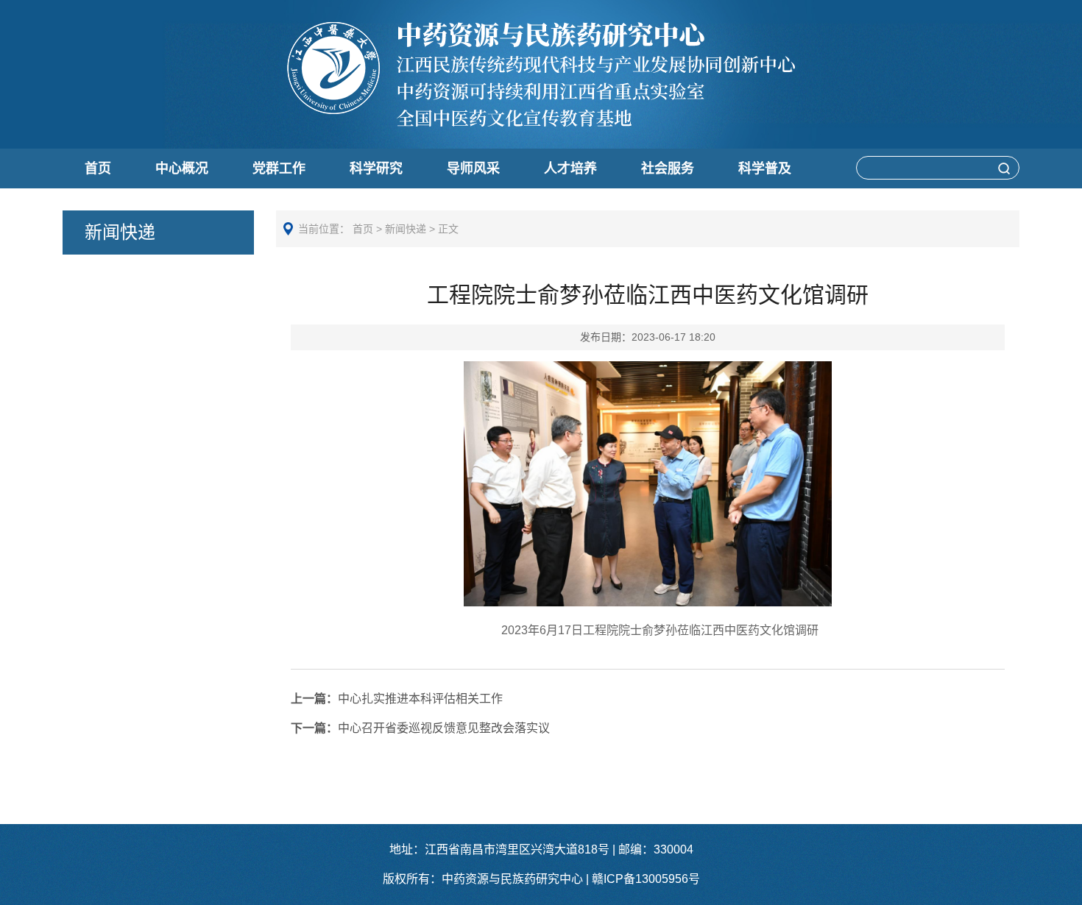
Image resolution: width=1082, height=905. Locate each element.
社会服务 (667, 168)
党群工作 (278, 168)
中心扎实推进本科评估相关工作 (397, 698)
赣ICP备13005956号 (646, 879)
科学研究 (376, 168)
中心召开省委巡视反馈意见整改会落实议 (420, 728)
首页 (98, 168)
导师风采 (473, 168)
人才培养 (570, 168)
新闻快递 (405, 229)
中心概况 (181, 168)
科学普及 (764, 168)
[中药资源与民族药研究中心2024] (541, 123)
